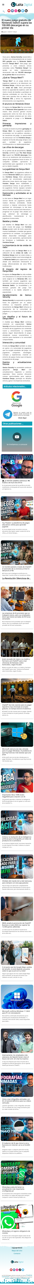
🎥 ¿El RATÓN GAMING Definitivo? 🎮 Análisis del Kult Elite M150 (16, 482)
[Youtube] (8, 10)
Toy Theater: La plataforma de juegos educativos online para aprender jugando (16, 525)
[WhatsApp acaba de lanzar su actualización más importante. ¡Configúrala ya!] (17, 1173)
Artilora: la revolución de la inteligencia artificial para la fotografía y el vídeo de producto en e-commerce (16, 839)
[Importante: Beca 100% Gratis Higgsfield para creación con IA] (17, 780)
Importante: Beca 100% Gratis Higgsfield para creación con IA (13, 796)
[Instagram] (15, 10)
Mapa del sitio (17, 1251)
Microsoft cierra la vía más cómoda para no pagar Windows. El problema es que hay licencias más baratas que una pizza (17, 752)
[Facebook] (12, 10)
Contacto (17, 1253)
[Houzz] (26, 10)
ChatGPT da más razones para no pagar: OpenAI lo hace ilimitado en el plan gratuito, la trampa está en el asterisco (17, 707)
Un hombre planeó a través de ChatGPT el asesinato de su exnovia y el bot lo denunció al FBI (16, 569)
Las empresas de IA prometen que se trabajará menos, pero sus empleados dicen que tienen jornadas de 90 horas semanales (16, 616)
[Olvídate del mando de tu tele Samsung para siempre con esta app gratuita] (17, 866)
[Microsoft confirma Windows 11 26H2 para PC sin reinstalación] (17, 997)
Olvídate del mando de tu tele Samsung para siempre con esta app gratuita (17, 882)
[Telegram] (22, 10)
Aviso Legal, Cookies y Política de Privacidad (17, 1279)
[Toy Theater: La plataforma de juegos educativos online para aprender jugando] (17, 508)
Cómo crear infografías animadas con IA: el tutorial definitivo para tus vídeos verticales (16, 1101)
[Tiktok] (19, 10)
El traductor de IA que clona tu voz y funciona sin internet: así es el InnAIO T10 (16, 1145)
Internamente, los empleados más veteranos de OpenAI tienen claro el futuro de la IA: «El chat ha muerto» (15, 1057)
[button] (3, 4)
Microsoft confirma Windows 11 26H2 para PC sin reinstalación (16, 1012)
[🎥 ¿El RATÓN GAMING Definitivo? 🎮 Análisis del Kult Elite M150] (17, 466)
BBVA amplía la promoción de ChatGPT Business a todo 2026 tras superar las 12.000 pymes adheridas (16, 925)
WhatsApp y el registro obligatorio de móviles (16, 1232)
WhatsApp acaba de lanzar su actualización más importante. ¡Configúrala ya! (13, 1189)
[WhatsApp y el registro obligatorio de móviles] (17, 1217)
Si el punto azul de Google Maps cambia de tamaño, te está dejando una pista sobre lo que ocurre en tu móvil (17, 969)
